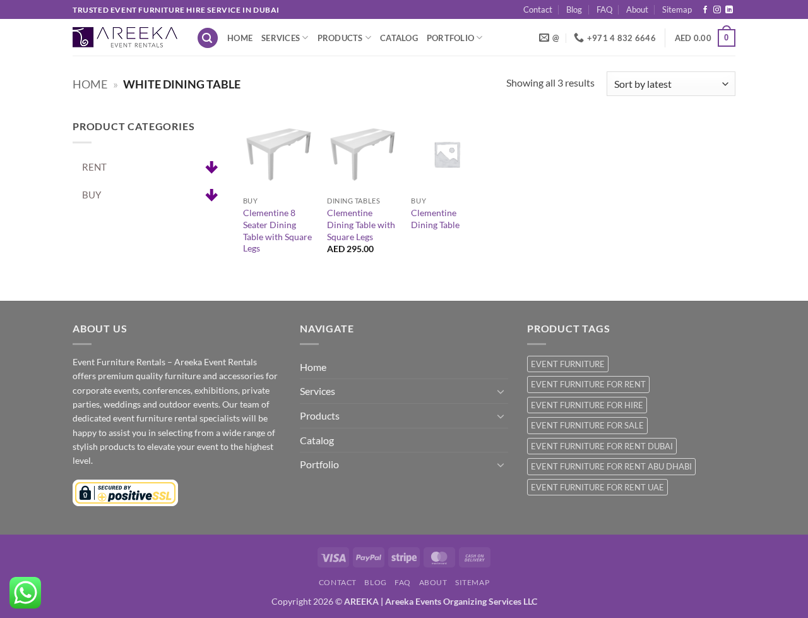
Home (239, 38)
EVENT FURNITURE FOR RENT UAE (597, 487)
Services (280, 38)
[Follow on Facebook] (705, 10)
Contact (537, 9)
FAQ (604, 9)
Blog (574, 9)
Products (340, 38)
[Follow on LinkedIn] (729, 10)
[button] (208, 38)
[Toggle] (500, 391)
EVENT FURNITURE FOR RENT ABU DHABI (611, 466)
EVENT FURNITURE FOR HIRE (587, 405)
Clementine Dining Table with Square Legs (361, 224)
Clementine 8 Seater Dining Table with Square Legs (277, 230)
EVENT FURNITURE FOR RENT (588, 384)
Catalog (399, 38)
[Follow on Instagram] (717, 10)
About (637, 9)
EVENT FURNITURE (568, 364)
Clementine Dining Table (435, 218)
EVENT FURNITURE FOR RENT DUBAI (602, 446)
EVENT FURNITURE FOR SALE (587, 425)
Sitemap (677, 9)
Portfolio (450, 38)
